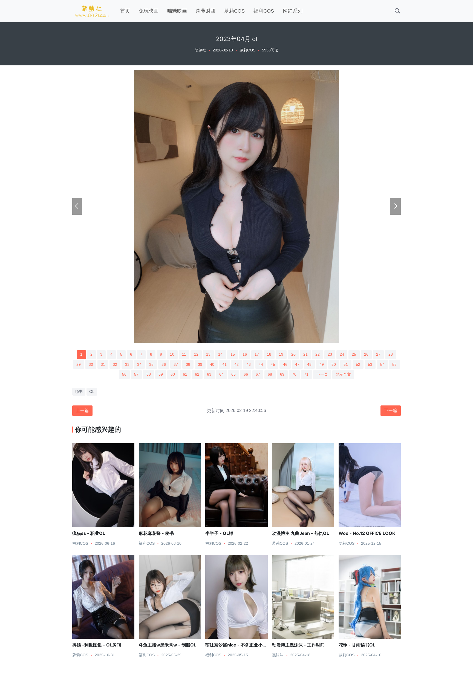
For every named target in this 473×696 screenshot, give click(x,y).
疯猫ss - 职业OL (88, 533)
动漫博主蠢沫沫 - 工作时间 (298, 645)
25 (354, 354)
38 (188, 364)
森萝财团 (205, 11)
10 (172, 354)
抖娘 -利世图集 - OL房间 (96, 645)
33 (127, 364)
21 (305, 354)
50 (333, 364)
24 (342, 354)
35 (151, 364)
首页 (125, 11)
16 (245, 354)
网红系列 (292, 11)
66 (246, 374)
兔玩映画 (148, 11)
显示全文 (343, 374)
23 (330, 354)
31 (103, 364)
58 (148, 374)
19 (281, 354)
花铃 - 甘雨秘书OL (357, 645)
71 (306, 374)
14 (220, 354)
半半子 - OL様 (219, 533)
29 (78, 364)
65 (233, 374)
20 (293, 354)
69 (282, 374)
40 (212, 364)
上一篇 (82, 410)
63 (209, 374)
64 (221, 374)
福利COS (263, 11)
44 (261, 364)
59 (160, 374)
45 (273, 364)
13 (208, 354)
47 (297, 364)
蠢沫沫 (278, 655)
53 (370, 364)
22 (317, 354)
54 (382, 364)
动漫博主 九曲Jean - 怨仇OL (300, 533)
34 (139, 364)
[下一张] (395, 206)
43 (248, 364)
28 (390, 354)
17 (257, 354)
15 (232, 354)
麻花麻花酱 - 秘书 (156, 533)
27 (378, 354)
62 (197, 374)
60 (173, 374)
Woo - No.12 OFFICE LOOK (367, 533)
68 (270, 374)
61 (185, 374)
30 (91, 364)
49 (321, 364)
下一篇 (390, 410)
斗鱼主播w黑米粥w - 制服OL (167, 645)
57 (136, 374)
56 (124, 374)
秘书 (79, 391)
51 (346, 364)
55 (394, 364)
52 (358, 364)
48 (309, 364)
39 (200, 364)
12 (196, 354)
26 (366, 354)
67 (258, 374)
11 (184, 354)
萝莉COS (234, 11)
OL (91, 391)
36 (163, 364)
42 (236, 364)
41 (224, 364)
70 (294, 374)
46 (285, 364)
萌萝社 (200, 50)
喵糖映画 (177, 11)
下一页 (322, 374)
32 (115, 364)
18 (269, 354)
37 (176, 364)
